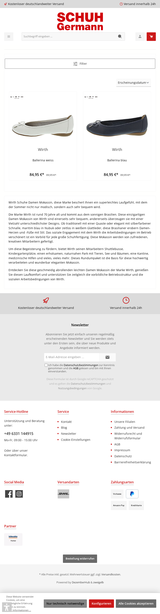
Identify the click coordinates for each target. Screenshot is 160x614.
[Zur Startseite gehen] (80, 21)
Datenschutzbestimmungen (88, 383)
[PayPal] (132, 494)
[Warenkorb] (151, 36)
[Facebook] (9, 494)
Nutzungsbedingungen (72, 388)
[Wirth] (43, 116)
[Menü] (8, 36)
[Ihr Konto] (140, 36)
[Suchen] (120, 36)
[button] (7, 607)
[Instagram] (19, 494)
